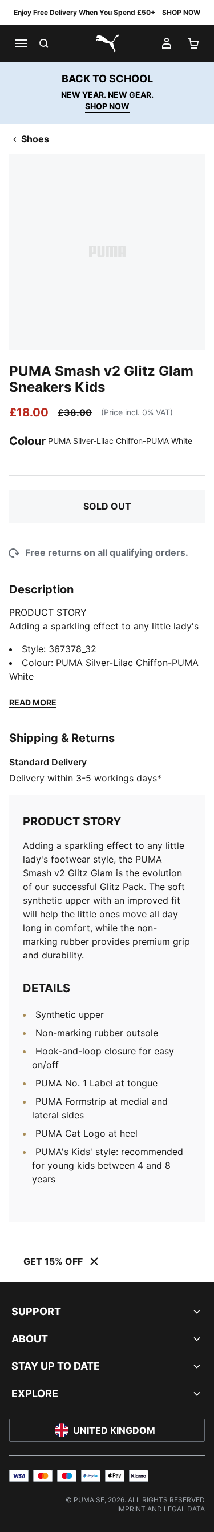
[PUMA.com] (107, 43)
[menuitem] (161, 1509)
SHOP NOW (181, 12)
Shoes (35, 139)
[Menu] (20, 43)
